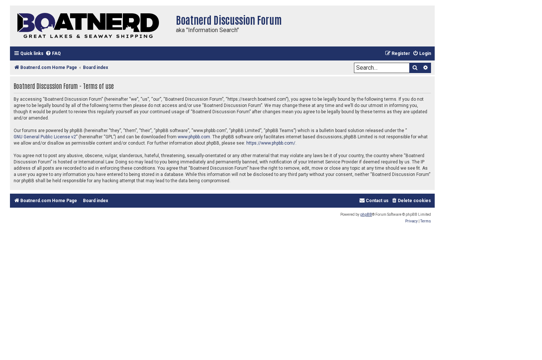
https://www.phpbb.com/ (270, 143)
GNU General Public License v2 (45, 136)
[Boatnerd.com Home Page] (91, 26)
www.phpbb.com (194, 136)
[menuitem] (53, 54)
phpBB (366, 214)
